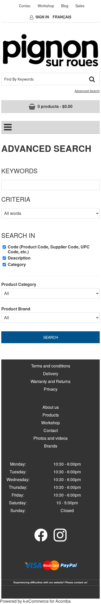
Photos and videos (50, 438)
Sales (79, 5)
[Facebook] (41, 534)
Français (62, 16)
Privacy (50, 389)
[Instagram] (60, 534)
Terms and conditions (50, 366)
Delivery (50, 373)
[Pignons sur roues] (50, 50)
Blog (64, 5)
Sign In (42, 16)
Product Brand (15, 308)
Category (17, 264)
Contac (25, 5)
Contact (51, 430)
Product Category (18, 284)
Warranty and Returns (50, 381)
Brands (50, 446)
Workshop (46, 5)
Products (50, 415)
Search (50, 337)
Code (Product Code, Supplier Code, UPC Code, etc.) (49, 249)
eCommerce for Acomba (48, 601)
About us (50, 407)
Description (19, 258)
